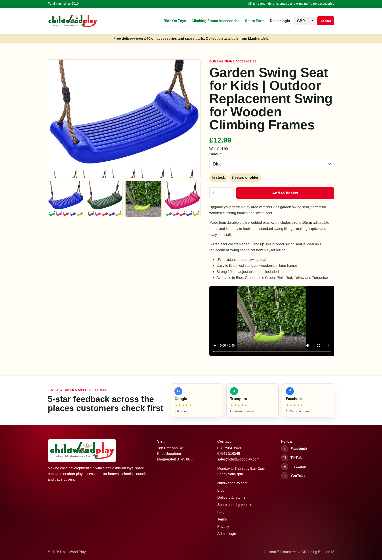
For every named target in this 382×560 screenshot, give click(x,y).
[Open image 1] (66, 199)
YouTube (294, 475)
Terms (222, 519)
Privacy (223, 526)
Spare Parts (255, 21)
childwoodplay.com (232, 483)
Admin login (226, 534)
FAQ (220, 512)
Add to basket (285, 193)
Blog (221, 490)
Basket (326, 21)
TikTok (292, 458)
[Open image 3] (143, 199)
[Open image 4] (182, 199)
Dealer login (280, 21)
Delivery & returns (231, 497)
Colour (215, 154)
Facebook (295, 449)
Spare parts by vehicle (234, 505)
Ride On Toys (175, 21)
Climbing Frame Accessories (215, 21)
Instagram (295, 466)
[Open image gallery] (124, 118)
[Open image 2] (105, 199)
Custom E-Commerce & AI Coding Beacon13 (299, 552)
